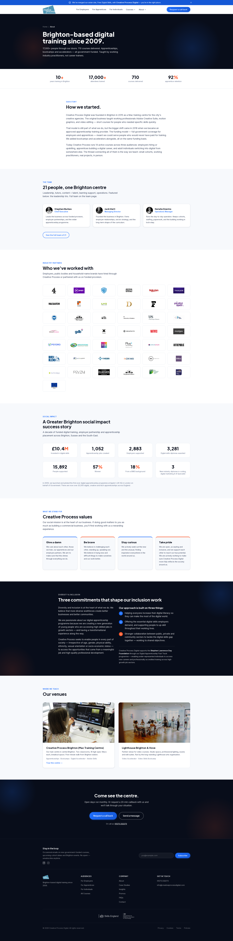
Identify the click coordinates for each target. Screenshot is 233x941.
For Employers (82, 9)
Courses (129, 9)
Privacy (161, 928)
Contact (122, 902)
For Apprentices (99, 9)
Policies (187, 928)
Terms (178, 928)
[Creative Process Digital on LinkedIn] (44, 863)
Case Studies (124, 885)
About (141, 9)
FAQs (121, 897)
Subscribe (182, 855)
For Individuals (116, 9)
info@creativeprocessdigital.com (171, 885)
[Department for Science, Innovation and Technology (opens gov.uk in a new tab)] (128, 916)
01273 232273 (121, 824)
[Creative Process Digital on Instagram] (48, 863)
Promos (122, 893)
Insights (122, 889)
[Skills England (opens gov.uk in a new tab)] (108, 916)
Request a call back (178, 9)
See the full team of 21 (56, 235)
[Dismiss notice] (191, 2)
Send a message (131, 815)
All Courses (85, 893)
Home (45, 27)
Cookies (170, 928)
